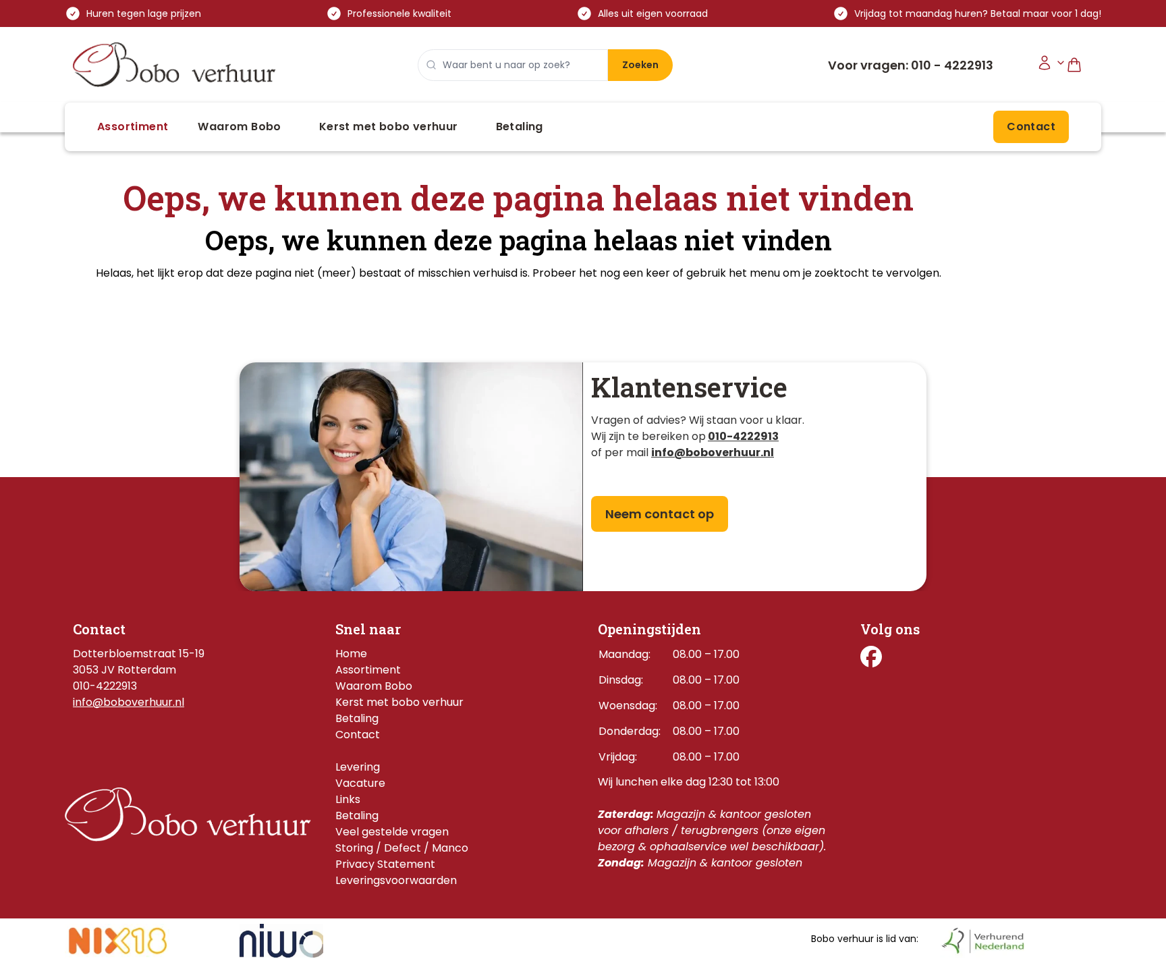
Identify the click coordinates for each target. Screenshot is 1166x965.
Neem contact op (659, 513)
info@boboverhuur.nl (128, 702)
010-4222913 (743, 436)
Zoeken (640, 65)
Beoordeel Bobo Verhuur (914, 779)
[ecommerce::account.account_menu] (1051, 65)
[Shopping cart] (1079, 65)
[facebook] (871, 656)
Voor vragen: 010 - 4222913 (910, 65)
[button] (132, 127)
